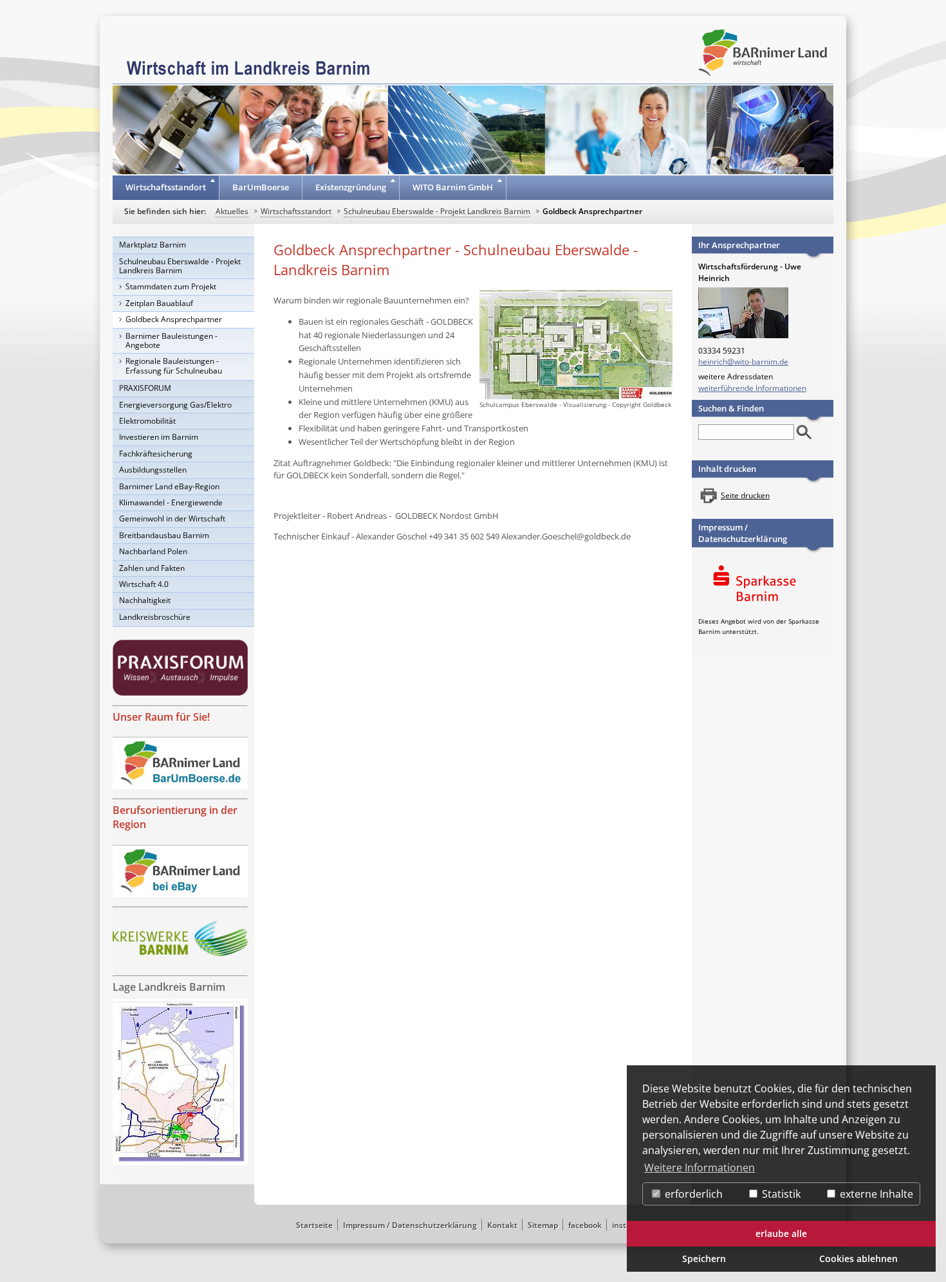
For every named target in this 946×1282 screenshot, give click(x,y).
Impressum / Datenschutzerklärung (742, 533)
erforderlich (692, 1194)
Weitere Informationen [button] (699, 1167)
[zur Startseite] (248, 67)
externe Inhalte (875, 1194)
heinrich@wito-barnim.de (743, 361)
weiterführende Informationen (752, 388)
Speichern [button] (704, 1258)
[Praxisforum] (180, 668)
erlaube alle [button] (781, 1233)
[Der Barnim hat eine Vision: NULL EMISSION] (180, 938)
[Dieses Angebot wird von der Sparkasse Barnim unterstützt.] (762, 585)
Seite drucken (745, 495)
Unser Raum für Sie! (161, 717)
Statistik (780, 1194)
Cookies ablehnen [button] (858, 1258)
